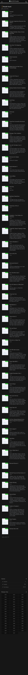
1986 (6, 625)
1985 (14, 625)
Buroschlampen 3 (13, 166)
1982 (14, 628)
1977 (6, 633)
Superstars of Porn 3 (14, 205)
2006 (14, 609)
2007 (6, 609)
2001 (6, 613)
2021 (14, 597)
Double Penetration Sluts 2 (15, 373)
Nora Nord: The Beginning (15, 45)
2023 (22, 594)
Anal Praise (12, 100)
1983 (6, 628)
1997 (14, 616)
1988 (14, 623)
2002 (22, 611)
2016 (6, 601)
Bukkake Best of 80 (14, 528)
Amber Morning (13, 482)
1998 (6, 616)
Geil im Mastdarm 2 (14, 241)
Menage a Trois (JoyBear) (15, 133)
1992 (6, 621)
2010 (6, 606)
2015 (14, 601)
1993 (22, 618)
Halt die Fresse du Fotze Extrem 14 (17, 472)
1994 (14, 618)
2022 (6, 597)
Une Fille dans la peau (14, 349)
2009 (14, 606)
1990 (22, 621)
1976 (14, 633)
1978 (22, 630)
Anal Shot (12, 186)
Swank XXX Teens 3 (14, 76)
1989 (6, 623)
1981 (22, 628)
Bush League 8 (13, 428)
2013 (6, 604)
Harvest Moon (13, 494)
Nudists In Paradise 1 (14, 506)
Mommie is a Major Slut (15, 340)
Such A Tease (13, 383)
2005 (22, 609)
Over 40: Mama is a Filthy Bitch (17, 284)
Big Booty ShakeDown (15, 196)
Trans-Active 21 (13, 316)
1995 (6, 618)
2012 (14, 604)
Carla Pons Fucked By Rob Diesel (17, 121)
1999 (22, 613)
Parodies (5, 584)
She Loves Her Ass (14, 395)
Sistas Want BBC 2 (14, 361)
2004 (6, 611)
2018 (14, 599)
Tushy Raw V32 (13, 407)
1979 (14, 630)
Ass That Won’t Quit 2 (14, 272)
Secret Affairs (12, 176)
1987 (22, 623)
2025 (6, 594)
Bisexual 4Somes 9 (14, 463)
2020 (22, 597)
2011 (22, 604)
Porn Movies (6, 587)
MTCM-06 (12, 112)
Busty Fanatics (13, 519)
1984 (22, 625)
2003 (14, 611)
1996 (22, 616)
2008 (22, 606)
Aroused (11, 11)
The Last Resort (13, 328)
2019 (6, 599)
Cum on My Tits (13, 253)
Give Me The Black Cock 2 (16, 145)
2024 (14, 594)
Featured (5, 581)
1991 (14, 621)
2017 (22, 599)
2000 (14, 613)
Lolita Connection (13, 57)
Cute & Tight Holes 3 (14, 450)
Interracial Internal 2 (14, 263)
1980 (6, 630)
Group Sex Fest (13, 294)
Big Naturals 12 (13, 304)
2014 (22, 601)
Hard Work (12, 438)
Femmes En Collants (14, 157)
